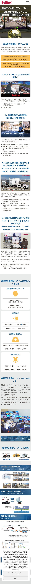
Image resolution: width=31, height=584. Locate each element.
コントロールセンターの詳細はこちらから (14, 438)
